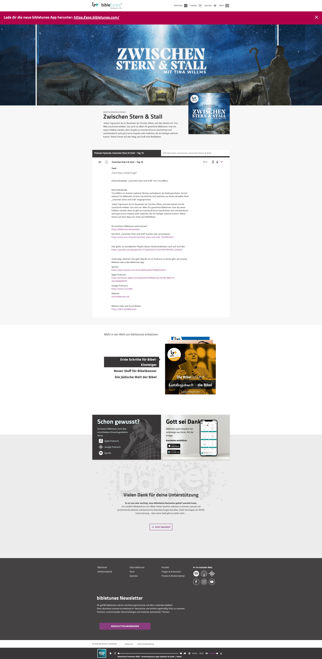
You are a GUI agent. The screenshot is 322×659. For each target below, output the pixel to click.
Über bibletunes (137, 567)
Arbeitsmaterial (104, 571)
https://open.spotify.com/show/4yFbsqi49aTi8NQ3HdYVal (138, 269)
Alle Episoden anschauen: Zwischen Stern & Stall (187, 153)
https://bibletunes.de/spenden (125, 229)
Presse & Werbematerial (173, 576)
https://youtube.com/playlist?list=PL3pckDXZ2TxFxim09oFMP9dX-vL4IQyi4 (146, 249)
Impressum (129, 644)
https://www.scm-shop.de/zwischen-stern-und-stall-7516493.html (142, 237)
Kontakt (165, 567)
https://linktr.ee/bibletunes (123, 309)
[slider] (148, 653)
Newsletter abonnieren (125, 626)
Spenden (134, 576)
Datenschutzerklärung (145, 644)
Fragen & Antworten (171, 571)
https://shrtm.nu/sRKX (122, 288)
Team (132, 571)
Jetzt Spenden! (162, 526)
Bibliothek (102, 567)
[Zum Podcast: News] (101, 656)
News (179, 656)
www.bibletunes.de (120, 296)
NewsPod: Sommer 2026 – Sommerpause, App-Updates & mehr (146, 656)
